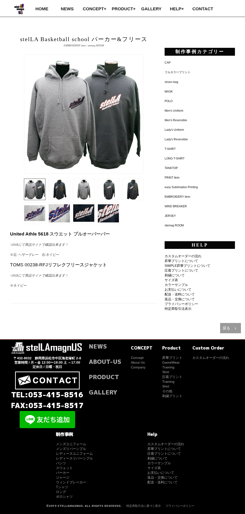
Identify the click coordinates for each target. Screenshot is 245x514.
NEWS (67, 8)
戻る (226, 328)
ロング (61, 492)
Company (138, 367)
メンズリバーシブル (71, 449)
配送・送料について (180, 294)
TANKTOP (171, 168)
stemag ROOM (174, 225)
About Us (138, 362)
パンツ (61, 463)
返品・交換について (180, 299)
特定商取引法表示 (178, 309)
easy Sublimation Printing (181, 187)
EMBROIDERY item (177, 196)
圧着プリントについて (181, 270)
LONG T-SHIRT (174, 158)
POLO (169, 101)
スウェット (64, 468)
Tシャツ (62, 487)
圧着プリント (172, 377)
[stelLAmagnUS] (19, 9)
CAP (168, 62)
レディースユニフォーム (74, 453)
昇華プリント (172, 358)
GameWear (171, 362)
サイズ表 (171, 280)
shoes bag (171, 82)
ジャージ (62, 477)
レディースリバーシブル (74, 458)
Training (168, 367)
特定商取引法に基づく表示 (143, 506)
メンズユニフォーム (71, 444)
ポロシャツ (64, 496)
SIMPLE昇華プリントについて (187, 266)
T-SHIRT (170, 149)
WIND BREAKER (176, 206)
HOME (41, 8)
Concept (137, 358)
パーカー (62, 473)
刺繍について (175, 275)
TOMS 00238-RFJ (29, 264)
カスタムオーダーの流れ (183, 256)
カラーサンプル (176, 285)
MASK (169, 91)
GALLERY (151, 8)
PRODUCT (104, 377)
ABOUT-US (105, 361)
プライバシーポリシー (181, 304)
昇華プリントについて (181, 261)
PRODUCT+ (124, 8)
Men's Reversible (176, 120)
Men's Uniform (174, 110)
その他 (167, 391)
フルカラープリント (177, 72)
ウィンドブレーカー (71, 482)
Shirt (165, 372)
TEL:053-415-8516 (47, 395)
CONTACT (202, 8)
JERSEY (170, 216)
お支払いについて (178, 289)
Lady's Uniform (174, 129)
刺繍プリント (172, 396)
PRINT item (172, 177)
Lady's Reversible (176, 139)
